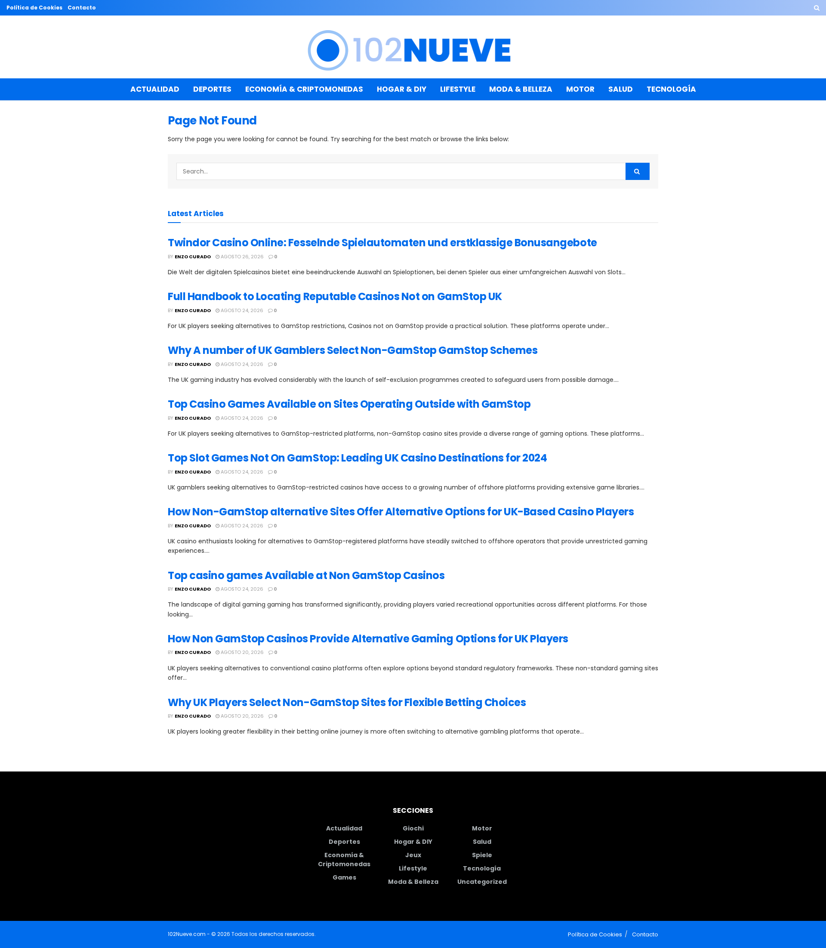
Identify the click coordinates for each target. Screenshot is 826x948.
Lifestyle (457, 89)
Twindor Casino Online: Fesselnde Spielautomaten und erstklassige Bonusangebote (382, 242)
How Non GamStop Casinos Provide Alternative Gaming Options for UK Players (368, 639)
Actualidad (154, 89)
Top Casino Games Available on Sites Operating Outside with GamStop (349, 404)
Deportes (212, 89)
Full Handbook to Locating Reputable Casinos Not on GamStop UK (335, 296)
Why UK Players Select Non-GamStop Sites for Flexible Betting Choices (347, 702)
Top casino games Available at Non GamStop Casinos (306, 575)
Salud (620, 89)
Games (344, 877)
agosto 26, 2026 (241, 256)
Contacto (82, 7)
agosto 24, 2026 (241, 310)
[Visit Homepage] (413, 47)
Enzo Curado (193, 256)
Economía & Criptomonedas (304, 89)
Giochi (413, 828)
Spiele (482, 855)
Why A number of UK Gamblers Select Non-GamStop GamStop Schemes (352, 350)
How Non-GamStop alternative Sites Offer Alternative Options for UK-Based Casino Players (401, 512)
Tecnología (671, 89)
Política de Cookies (34, 7)
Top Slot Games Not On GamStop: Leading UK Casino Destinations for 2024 (357, 458)
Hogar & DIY (401, 89)
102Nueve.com (187, 934)
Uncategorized (482, 881)
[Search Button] (817, 7)
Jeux (413, 855)
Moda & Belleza (520, 89)
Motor (580, 89)
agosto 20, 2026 (241, 652)
